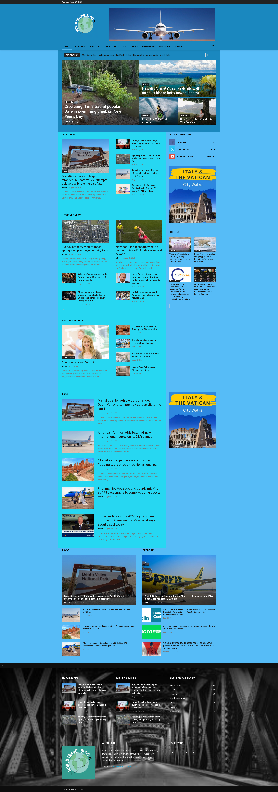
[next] (212, 55)
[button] (212, 46)
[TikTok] (186, 752)
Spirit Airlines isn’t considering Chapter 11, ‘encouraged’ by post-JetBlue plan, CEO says (179, 597)
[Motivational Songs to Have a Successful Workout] (123, 357)
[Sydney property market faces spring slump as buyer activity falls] (123, 159)
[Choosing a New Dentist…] (85, 342)
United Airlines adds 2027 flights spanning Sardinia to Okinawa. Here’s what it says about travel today (128, 520)
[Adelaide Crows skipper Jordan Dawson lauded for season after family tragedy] (69, 278)
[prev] (207, 55)
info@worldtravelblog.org (125, 766)
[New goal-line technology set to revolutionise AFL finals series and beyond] (139, 231)
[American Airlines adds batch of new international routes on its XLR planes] (123, 174)
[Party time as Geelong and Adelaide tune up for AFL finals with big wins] (123, 295)
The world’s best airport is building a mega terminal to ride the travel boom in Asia (180, 258)
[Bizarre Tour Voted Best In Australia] (158, 111)
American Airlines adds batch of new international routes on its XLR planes (146, 173)
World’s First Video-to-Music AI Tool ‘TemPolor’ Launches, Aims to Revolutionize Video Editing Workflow (205, 289)
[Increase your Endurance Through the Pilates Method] (123, 330)
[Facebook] (172, 752)
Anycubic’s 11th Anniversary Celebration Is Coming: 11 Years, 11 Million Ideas (145, 188)
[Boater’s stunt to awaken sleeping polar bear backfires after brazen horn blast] (205, 244)
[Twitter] (193, 752)
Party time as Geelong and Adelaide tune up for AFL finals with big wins (146, 295)
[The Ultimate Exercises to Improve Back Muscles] (123, 343)
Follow (213, 149)
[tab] (139, 665)
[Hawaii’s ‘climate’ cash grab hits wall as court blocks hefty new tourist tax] (177, 78)
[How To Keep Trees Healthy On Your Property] (197, 111)
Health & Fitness (69, 358)
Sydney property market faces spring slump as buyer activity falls (146, 158)
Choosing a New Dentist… (79, 362)
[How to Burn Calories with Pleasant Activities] (123, 371)
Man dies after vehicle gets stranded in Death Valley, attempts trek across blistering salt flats (126, 55)
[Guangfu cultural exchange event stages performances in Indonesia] (123, 144)
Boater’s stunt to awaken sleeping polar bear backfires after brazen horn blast (204, 258)
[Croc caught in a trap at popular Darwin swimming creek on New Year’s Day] (100, 92)
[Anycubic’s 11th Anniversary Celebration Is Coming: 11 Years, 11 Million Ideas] (123, 189)
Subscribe (211, 156)
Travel (145, 84)
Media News (174, 281)
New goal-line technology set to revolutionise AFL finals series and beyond (139, 250)
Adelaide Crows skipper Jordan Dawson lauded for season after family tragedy (93, 277)
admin (64, 187)
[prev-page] (63, 204)
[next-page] (68, 204)
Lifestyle (69, 102)
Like (214, 142)
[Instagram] (179, 752)
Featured (145, 115)
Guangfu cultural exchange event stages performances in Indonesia (146, 143)
